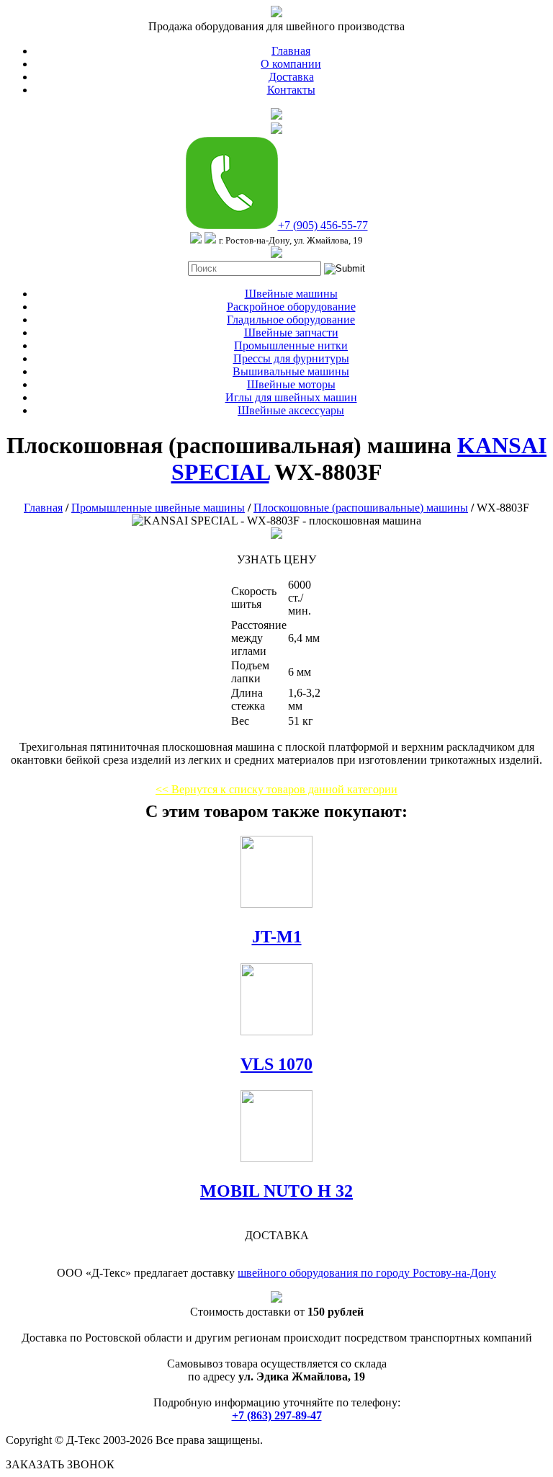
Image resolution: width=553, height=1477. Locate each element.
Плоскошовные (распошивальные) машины (360, 507)
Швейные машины (291, 293)
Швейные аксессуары (291, 410)
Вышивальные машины (291, 371)
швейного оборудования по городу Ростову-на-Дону (367, 1273)
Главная (290, 51)
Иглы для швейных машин (291, 397)
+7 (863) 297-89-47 (277, 1415)
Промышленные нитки (291, 345)
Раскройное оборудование (291, 306)
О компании (291, 64)
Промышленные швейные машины (158, 507)
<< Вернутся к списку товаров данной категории (276, 789)
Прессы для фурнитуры (291, 358)
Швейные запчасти (291, 332)
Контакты (291, 90)
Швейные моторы (291, 384)
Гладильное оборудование (291, 319)
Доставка (291, 77)
